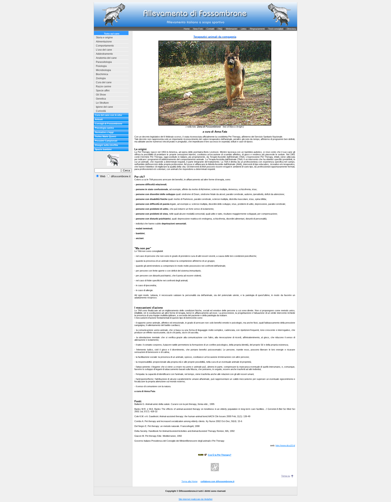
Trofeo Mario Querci (105, 136)
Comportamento (105, 45)
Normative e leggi (104, 132)
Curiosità (101, 111)
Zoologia (101, 78)
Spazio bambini (103, 149)
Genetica (101, 98)
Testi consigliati (275, 29)
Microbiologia (103, 70)
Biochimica (102, 74)
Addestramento (104, 53)
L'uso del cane (104, 49)
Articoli (99, 119)
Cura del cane (104, 82)
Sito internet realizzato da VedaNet (195, 499)
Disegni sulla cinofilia (106, 145)
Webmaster (231, 29)
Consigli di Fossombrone (108, 123)
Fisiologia (101, 66)
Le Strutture (102, 102)
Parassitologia (104, 62)
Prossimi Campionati (106, 141)
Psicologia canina (104, 128)
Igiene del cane (104, 106)
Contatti (210, 29)
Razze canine (103, 86)
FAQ (220, 29)
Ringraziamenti (257, 29)
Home (187, 29)
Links (243, 29)
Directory (291, 29)
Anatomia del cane (106, 58)
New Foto (198, 29)
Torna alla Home (189, 481)
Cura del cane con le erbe (108, 115)
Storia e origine (104, 37)
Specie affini (103, 90)
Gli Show (101, 94)
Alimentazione (104, 41)
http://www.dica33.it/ (285, 445)
